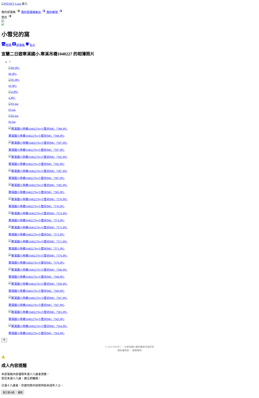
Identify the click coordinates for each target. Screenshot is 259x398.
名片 (32, 45)
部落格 (20, 45)
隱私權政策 (123, 350)
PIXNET (117, 346)
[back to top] (4, 340)
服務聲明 (136, 350)
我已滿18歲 (8, 392)
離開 (20, 392)
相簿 (9, 45)
